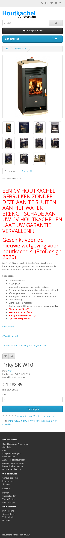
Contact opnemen (10, 478)
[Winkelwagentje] (56, 3)
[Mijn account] (46, 3)
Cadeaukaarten (9, 496)
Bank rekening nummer (12, 466)
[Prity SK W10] (32, 86)
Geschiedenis (8, 514)
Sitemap (6, 484)
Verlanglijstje (8, 517)
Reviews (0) (27, 171)
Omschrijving (11, 171)
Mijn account (8, 510)
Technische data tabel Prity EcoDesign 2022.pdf (24, 345)
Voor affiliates (8, 499)
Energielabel (8, 326)
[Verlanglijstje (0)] (51, 3)
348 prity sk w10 (26, 421)
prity (36, 421)
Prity (10, 371)
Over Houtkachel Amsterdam (15, 444)
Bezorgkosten (8, 456)
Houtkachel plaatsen (11, 469)
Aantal (5, 394)
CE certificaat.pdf (10, 336)
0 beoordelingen (24, 416)
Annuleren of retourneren (13, 459)
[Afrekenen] (60, 3)
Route (5, 450)
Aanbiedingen (8, 502)
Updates (6, 520)
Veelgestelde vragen (11, 453)
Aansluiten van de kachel (13, 463)
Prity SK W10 (20, 48)
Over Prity (6, 447)
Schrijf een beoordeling (44, 416)
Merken (5, 492)
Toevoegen (32, 408)
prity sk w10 (13, 421)
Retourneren (8, 481)
